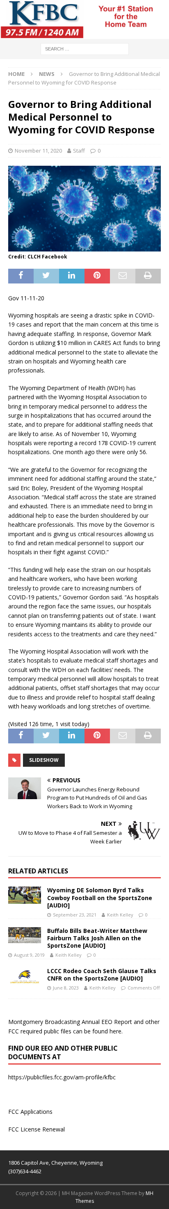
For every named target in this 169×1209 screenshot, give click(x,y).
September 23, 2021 (74, 915)
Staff (79, 150)
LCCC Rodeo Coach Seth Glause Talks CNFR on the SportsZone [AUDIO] (101, 974)
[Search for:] (85, 48)
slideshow (44, 759)
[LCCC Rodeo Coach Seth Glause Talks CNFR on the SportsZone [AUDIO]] (24, 977)
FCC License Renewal (36, 1129)
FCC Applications (30, 1111)
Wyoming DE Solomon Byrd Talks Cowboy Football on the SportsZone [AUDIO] (99, 897)
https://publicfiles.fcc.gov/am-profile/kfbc (62, 1077)
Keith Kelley (120, 915)
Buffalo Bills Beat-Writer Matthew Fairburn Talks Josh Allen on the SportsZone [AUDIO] (97, 938)
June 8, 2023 (66, 988)
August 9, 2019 (29, 955)
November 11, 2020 (38, 150)
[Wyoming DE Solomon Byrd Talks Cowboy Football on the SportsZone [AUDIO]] (24, 895)
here (115, 1031)
